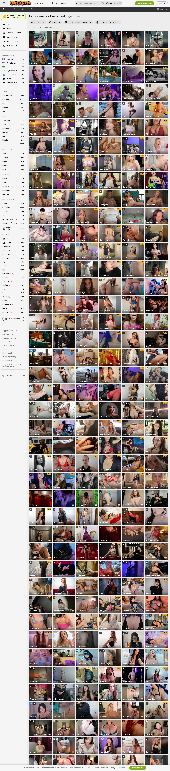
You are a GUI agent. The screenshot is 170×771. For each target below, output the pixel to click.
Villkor (4, 349)
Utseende (37, 22)
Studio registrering (9, 357)
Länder (55, 22)
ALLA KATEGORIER (15, 319)
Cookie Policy (109, 768)
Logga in (162, 3)
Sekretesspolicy (8, 345)
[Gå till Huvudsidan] (20, 3)
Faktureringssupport (9, 334)
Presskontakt (7, 342)
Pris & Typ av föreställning (79, 22)
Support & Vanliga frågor (11, 331)
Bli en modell (7, 353)
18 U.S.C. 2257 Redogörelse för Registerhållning (12, 365)
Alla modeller (7, 360)
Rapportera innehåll (9, 338)
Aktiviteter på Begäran (108, 22)
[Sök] (103, 3)
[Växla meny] (4, 3)
